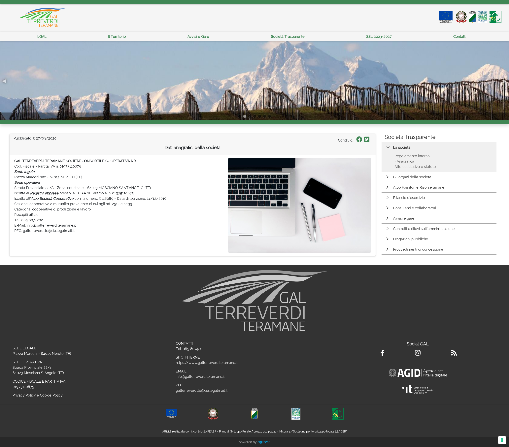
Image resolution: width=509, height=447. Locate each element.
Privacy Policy (24, 395)
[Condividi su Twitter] (366, 140)
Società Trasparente (288, 36)
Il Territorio (117, 36)
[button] (4, 80)
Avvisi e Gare (198, 36)
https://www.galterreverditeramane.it (207, 363)
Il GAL (42, 36)
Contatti (459, 36)
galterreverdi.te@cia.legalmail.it (201, 390)
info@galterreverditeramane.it (200, 376)
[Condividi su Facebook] (359, 140)
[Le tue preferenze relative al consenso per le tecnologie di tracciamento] (502, 440)
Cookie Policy (51, 395)
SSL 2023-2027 (379, 36)
